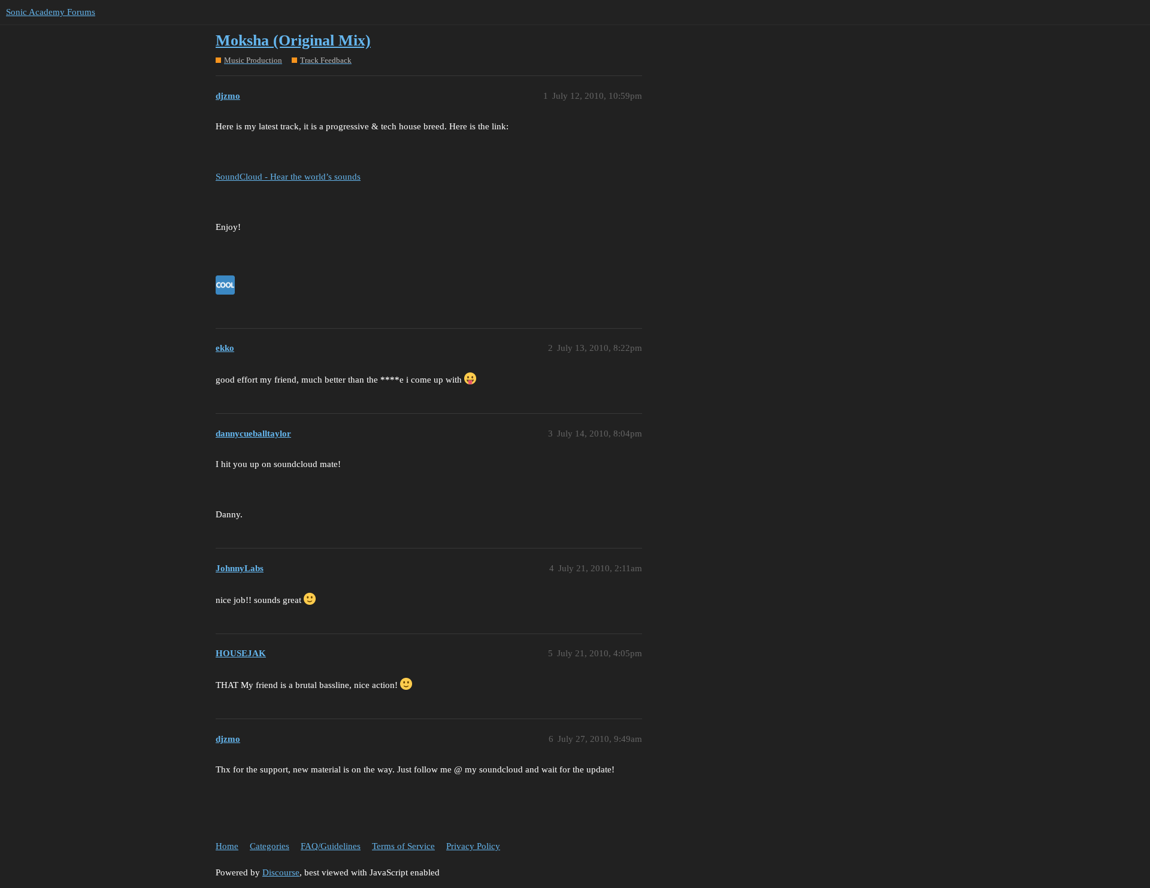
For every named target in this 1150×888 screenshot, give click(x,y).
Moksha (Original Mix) (293, 40)
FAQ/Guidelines (331, 846)
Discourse (280, 872)
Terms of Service (403, 846)
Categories (269, 846)
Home (227, 846)
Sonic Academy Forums (50, 12)
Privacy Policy (473, 846)
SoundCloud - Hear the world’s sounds (288, 176)
